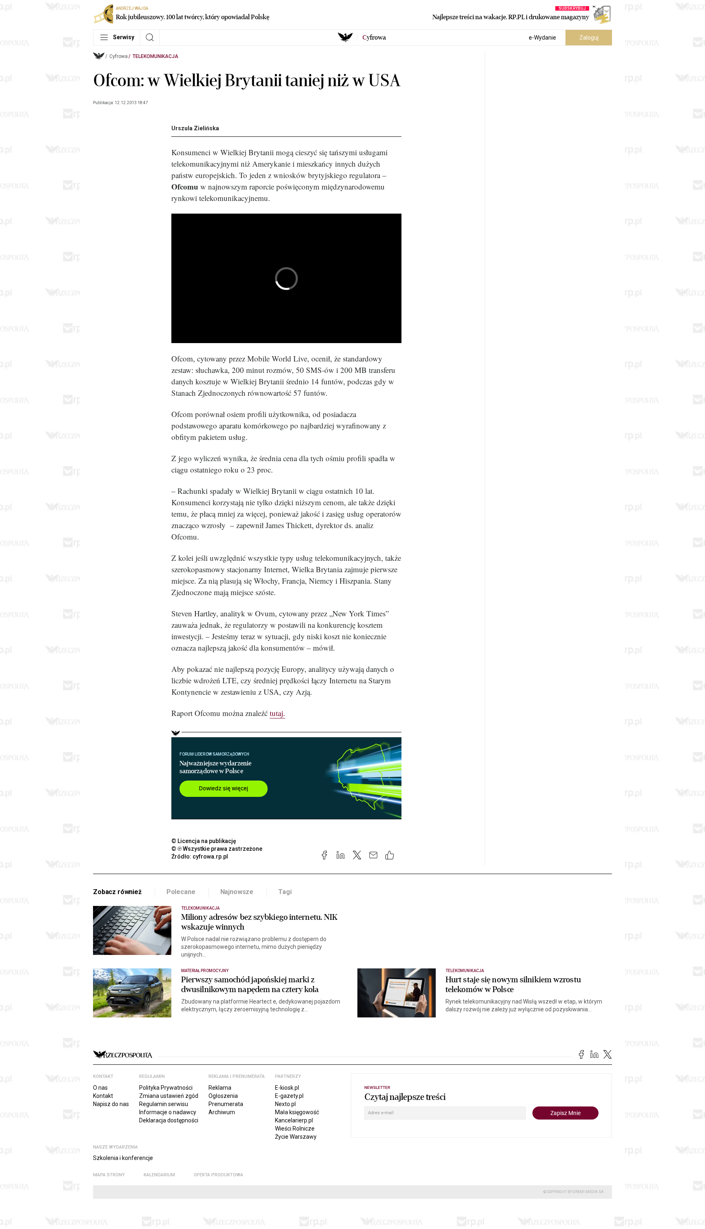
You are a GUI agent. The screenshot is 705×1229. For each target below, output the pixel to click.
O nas (100, 1087)
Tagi (284, 892)
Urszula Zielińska (195, 128)
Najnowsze (237, 892)
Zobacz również (117, 892)
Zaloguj (589, 37)
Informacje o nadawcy (167, 1112)
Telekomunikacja (155, 56)
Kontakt (103, 1096)
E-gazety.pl (289, 1096)
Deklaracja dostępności (168, 1120)
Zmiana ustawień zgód (168, 1096)
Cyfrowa (118, 56)
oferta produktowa (218, 1175)
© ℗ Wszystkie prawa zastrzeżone (216, 848)
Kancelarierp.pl (294, 1120)
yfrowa (374, 37)
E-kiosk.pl (287, 1087)
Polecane (180, 892)
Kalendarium (159, 1175)
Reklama (219, 1087)
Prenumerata (225, 1104)
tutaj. (277, 713)
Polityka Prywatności (166, 1087)
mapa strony (109, 1175)
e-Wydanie (542, 37)
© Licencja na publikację (204, 841)
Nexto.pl (285, 1104)
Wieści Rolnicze (295, 1128)
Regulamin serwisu (163, 1104)
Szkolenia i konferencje (123, 1158)
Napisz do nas (111, 1104)
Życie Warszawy (296, 1136)
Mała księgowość (297, 1112)
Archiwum (221, 1112)
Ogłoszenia (223, 1096)
